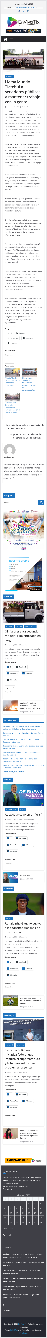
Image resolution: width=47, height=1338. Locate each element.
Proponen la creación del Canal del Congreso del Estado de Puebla (25, 436)
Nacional (19, 626)
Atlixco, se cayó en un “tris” (13, 772)
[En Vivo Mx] (5, 39)
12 (11, 1213)
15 (29, 1213)
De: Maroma (25, 875)
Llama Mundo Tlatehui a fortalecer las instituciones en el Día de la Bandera (12, 407)
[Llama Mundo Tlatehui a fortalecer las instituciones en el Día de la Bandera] (12, 397)
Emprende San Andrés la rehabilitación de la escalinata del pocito (25, 427)
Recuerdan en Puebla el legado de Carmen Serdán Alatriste (27, 9)
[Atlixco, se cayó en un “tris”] (23, 795)
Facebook (7, 1235)
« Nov (5, 1229)
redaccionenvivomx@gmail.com (15, 1186)
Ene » (11, 1229)
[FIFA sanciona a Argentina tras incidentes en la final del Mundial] (10, 1002)
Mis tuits (6, 1311)
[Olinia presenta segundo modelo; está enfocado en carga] (23, 611)
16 (35, 1213)
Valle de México (30, 626)
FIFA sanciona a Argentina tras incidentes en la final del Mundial (30, 1000)
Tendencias (20, 1045)
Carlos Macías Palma (27, 819)
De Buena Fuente (11, 809)
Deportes (9, 918)
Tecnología (9, 1045)
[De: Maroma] (10, 877)
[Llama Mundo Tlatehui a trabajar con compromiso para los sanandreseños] (29, 372)
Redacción (25, 107)
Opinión (22, 809)
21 (23, 1218)
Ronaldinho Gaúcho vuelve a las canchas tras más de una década (23, 927)
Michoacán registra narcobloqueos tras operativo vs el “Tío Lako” (30, 705)
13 (17, 1213)
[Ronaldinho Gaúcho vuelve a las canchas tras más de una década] (23, 904)
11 (5, 1213)
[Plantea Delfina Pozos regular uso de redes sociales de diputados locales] (10, 1136)
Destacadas (9, 626)
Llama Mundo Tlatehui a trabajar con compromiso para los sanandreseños (29, 384)
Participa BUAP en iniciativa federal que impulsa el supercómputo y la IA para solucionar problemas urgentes (22, 1058)
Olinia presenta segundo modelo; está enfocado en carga (23, 635)
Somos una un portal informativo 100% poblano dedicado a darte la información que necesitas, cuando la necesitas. (22, 1180)
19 (11, 1218)
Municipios (9, 76)
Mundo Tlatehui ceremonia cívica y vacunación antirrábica (12, 381)
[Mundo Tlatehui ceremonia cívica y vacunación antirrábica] (12, 372)
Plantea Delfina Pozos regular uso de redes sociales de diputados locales (29, 1134)
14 (23, 1213)
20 (17, 1218)
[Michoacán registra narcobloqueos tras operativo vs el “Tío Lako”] (10, 707)
